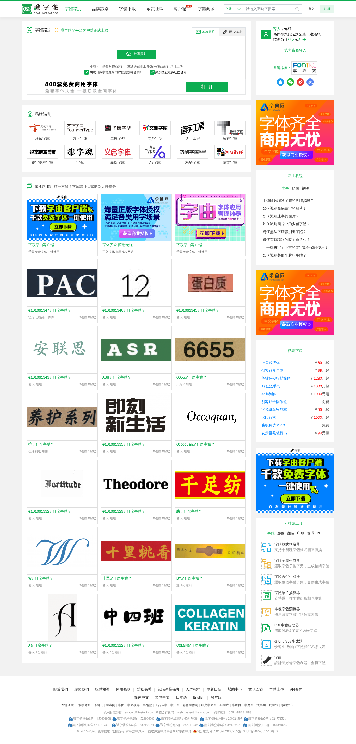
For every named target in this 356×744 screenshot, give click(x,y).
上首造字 (161, 705)
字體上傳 (276, 689)
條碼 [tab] (310, 533)
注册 (327, 9)
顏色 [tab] (290, 533)
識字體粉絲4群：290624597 (223, 718)
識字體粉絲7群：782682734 (135, 725)
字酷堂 (147, 705)
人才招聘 (193, 689)
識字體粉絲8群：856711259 (179, 725)
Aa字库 (224, 705)
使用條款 (123, 689)
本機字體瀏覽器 (287, 609)
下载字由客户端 (41, 245)
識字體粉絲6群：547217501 (91, 725)
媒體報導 (102, 689)
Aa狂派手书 (270, 386)
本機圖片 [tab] (208, 32)
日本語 (181, 697)
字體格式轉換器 (287, 544)
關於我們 (60, 689)
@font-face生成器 (288, 641)
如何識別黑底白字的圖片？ (284, 208)
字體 (228, 9)
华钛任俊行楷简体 (276, 378)
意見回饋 (255, 689)
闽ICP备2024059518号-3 (260, 731)
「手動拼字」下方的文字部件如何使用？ (295, 247)
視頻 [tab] (305, 188)
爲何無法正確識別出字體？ (284, 232)
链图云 (98, 705)
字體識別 (73, 8)
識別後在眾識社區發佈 (171, 72)
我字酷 (273, 705)
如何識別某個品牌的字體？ (284, 255)
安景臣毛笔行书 (274, 433)
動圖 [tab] (295, 188)
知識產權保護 (169, 689)
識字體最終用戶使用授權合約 (119, 72)
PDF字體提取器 (286, 625)
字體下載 (127, 8)
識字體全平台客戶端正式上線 (84, 30)
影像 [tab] (281, 533)
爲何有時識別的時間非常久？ (286, 239)
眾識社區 (154, 8)
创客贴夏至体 (272, 370)
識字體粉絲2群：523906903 (136, 718)
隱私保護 (144, 689)
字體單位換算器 (287, 593)
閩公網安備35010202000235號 (219, 731)
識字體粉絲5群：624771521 (267, 718)
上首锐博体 (270, 363)
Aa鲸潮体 (269, 394)
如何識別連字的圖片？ (281, 216)
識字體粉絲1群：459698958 (92, 718)
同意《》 (116, 72)
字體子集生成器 (287, 560)
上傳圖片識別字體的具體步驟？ (288, 200)
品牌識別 (100, 8)
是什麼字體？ (49, 310)
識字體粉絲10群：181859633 (267, 725)
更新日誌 (214, 689)
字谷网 (236, 705)
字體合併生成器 (287, 577)
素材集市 (287, 705)
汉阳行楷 (268, 417)
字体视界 (133, 705)
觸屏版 (216, 697)
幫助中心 (235, 689)
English (199, 697)
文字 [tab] (285, 188)
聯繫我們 (81, 689)
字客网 (110, 705)
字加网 (175, 705)
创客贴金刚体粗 (274, 402)
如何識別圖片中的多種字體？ (286, 224)
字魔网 (249, 705)
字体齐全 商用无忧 (117, 245)
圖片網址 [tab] (235, 32)
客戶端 (180, 8)
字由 (278, 657)
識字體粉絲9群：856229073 (222, 725)
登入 (312, 9)
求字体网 (84, 705)
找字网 (261, 705)
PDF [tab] (320, 533)
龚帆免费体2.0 (273, 425)
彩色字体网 (190, 705)
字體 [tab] (271, 533)
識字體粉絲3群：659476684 (179, 718)
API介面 (296, 689)
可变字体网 (209, 705)
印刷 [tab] (300, 533)
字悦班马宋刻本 (274, 409)
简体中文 (141, 697)
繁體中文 (162, 697)
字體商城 (206, 8)
